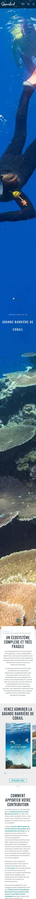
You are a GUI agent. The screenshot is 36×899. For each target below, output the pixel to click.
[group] (18, 748)
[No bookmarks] (23, 4)
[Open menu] (33, 4)
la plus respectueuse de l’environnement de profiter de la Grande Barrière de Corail (17, 828)
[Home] (8, 5)
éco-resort (11, 868)
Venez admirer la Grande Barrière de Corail (18, 713)
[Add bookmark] (18, 620)
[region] (18, 665)
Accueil (5, 631)
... (10, 631)
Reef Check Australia (17, 892)
